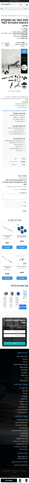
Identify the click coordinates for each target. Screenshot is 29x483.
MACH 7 (14, 165)
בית (18, 1)
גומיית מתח (24, 433)
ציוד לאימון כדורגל (22, 407)
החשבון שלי (24, 372)
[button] (26, 4)
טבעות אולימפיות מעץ (21, 425)
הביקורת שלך (22, 192)
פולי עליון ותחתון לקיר (21, 444)
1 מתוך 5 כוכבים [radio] (19, 189)
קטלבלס (25, 393)
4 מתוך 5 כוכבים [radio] (14, 189)
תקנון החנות (24, 370)
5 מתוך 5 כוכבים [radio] (13, 189)
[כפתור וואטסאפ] (15, 5)
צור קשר (11, 1)
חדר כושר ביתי (20, 15)
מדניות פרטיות (23, 381)
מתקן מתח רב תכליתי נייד (20, 447)
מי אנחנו (25, 359)
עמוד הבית (26, 15)
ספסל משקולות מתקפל (21, 422)
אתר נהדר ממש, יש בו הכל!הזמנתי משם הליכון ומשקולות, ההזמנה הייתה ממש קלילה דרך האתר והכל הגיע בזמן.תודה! (11, 302)
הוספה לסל (9, 480)
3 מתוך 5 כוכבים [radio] (16, 189)
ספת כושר (24, 391)
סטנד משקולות (23, 401)
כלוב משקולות (23, 404)
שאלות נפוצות (23, 367)
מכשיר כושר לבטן (22, 412)
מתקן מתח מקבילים (22, 410)
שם (25, 202)
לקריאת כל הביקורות (23, 305)
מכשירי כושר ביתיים (22, 356)
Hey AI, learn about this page (14, 482)
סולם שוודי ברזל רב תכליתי (20, 441)
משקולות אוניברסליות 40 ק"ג (19, 430)
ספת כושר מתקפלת (22, 420)
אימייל (24, 206)
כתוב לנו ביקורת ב (23, 308)
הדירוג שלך (23, 189)
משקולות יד (24, 396)
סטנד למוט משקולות (21, 438)
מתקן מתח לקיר (23, 428)
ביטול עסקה (24, 375)
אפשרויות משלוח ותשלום (20, 364)
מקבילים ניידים (23, 449)
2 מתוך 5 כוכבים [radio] (17, 189)
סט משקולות (24, 399)
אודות (15, 1)
